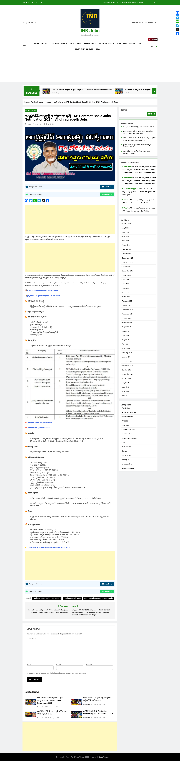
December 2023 (127, 361)
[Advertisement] (90, 67)
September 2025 (127, 271)
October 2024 (126, 318)
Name (29, 664)
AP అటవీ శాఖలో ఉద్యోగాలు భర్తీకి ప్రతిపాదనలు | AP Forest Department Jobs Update (138, 191)
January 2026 (126, 254)
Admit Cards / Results (126, 43)
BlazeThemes (103, 757)
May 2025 (125, 288)
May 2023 (125, 391)
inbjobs (29, 124)
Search (124, 110)
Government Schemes (84, 49)
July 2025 (125, 280)
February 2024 (127, 353)
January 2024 (126, 357)
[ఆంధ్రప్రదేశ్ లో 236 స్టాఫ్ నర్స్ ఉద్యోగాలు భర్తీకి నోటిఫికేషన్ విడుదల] (145, 92)
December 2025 (127, 258)
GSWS (98, 49)
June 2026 (125, 232)
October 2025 (126, 267)
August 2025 (126, 275)
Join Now (108, 187)
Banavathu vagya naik (131, 188)
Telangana (125, 460)
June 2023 (125, 387)
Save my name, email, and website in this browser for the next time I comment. (57, 673)
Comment (31, 638)
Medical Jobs (75, 43)
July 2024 (125, 331)
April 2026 (125, 241)
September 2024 (127, 323)
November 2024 (127, 314)
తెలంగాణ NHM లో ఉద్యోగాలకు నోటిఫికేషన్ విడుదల (139, 127)
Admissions (126, 408)
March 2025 (126, 297)
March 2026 (126, 245)
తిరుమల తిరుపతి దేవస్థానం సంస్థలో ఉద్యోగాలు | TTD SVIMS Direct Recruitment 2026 (51, 90)
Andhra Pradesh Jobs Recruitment (47, 598)
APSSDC (125, 421)
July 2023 (125, 383)
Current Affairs (127, 434)
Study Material (105, 43)
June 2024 (125, 335)
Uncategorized (127, 464)
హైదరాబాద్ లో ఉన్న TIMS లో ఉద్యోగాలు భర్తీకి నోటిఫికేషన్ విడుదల (123, 2)
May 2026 (125, 236)
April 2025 (125, 292)
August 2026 (126, 224)
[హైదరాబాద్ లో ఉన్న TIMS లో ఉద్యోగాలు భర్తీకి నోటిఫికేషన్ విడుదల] (88, 92)
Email (59, 664)
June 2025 (125, 284)
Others (124, 451)
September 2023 (127, 374)
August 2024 (126, 327)
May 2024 (125, 340)
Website (89, 664)
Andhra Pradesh (30, 110)
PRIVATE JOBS (127, 455)
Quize (140, 43)
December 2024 (127, 310)
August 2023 (126, 378)
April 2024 (125, 344)
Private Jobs (89, 43)
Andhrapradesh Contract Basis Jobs (98, 598)
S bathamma (127, 166)
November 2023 (127, 366)
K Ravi (124, 199)
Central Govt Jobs (40, 43)
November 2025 (127, 262)
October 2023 (126, 370)
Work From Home (128, 468)
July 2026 (125, 228)
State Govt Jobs (58, 43)
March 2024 (126, 348)
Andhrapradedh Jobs (72, 598)
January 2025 (126, 305)
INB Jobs (90, 30)
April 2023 (125, 396)
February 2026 (127, 249)
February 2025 (127, 301)
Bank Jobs (125, 425)
